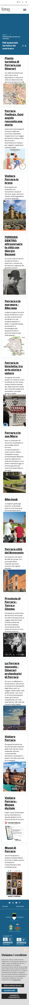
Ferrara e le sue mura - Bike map (13, 304)
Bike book (11, 499)
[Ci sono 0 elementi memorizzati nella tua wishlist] (22, 2)
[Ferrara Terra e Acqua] (7, 10)
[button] (18, 2)
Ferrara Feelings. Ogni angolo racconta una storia (14, 117)
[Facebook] (9, 902)
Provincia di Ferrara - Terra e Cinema (12, 603)
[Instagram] (13, 902)
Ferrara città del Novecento (14, 551)
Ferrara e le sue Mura (13, 434)
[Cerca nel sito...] (26, 2)
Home (4, 35)
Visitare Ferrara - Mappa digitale (11, 803)
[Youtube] (16, 902)
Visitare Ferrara (10, 738)
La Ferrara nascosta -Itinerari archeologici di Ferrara (13, 670)
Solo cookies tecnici (13, 985)
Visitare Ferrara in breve (11, 179)
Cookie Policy (17, 980)
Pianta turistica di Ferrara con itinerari (13, 63)
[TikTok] (19, 902)
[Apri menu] (24, 10)
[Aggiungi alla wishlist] (23, 46)
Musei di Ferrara (10, 849)
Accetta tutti (9, 990)
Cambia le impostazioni (14, 996)
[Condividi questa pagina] (25, 46)
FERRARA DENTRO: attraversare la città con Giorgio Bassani (13, 245)
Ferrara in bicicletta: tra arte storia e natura (14, 368)
